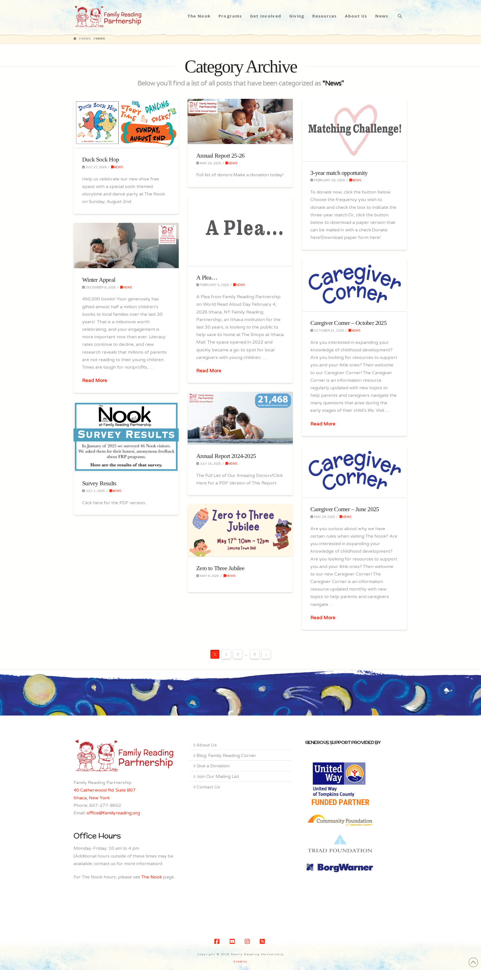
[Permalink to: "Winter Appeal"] (126, 245)
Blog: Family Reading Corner (226, 755)
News (118, 167)
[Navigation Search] (400, 16)
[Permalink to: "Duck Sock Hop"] (126, 123)
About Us (207, 745)
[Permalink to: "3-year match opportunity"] (354, 130)
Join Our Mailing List (218, 776)
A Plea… (206, 277)
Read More (208, 371)
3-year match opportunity (338, 172)
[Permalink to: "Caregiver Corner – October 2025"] (354, 285)
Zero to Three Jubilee (220, 568)
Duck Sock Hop (100, 159)
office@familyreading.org (113, 813)
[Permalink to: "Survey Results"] (126, 436)
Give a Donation (213, 766)
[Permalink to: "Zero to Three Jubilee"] (240, 530)
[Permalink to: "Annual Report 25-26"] (240, 121)
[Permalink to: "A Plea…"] (240, 231)
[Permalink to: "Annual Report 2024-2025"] (240, 418)
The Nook (151, 877)
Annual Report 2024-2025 (226, 455)
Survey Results (99, 483)
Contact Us (208, 787)
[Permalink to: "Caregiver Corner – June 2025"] (354, 471)
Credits (240, 961)
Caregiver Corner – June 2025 (344, 509)
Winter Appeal (98, 279)
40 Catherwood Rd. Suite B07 (104, 790)
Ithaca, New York (91, 798)
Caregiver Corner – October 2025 (348, 322)
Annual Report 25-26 (220, 155)
